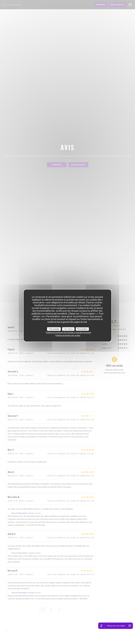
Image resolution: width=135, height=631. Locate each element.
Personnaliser (82, 329)
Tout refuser (68, 329)
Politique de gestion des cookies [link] (68, 335)
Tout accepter (54, 329)
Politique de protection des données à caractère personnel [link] (68, 332)
